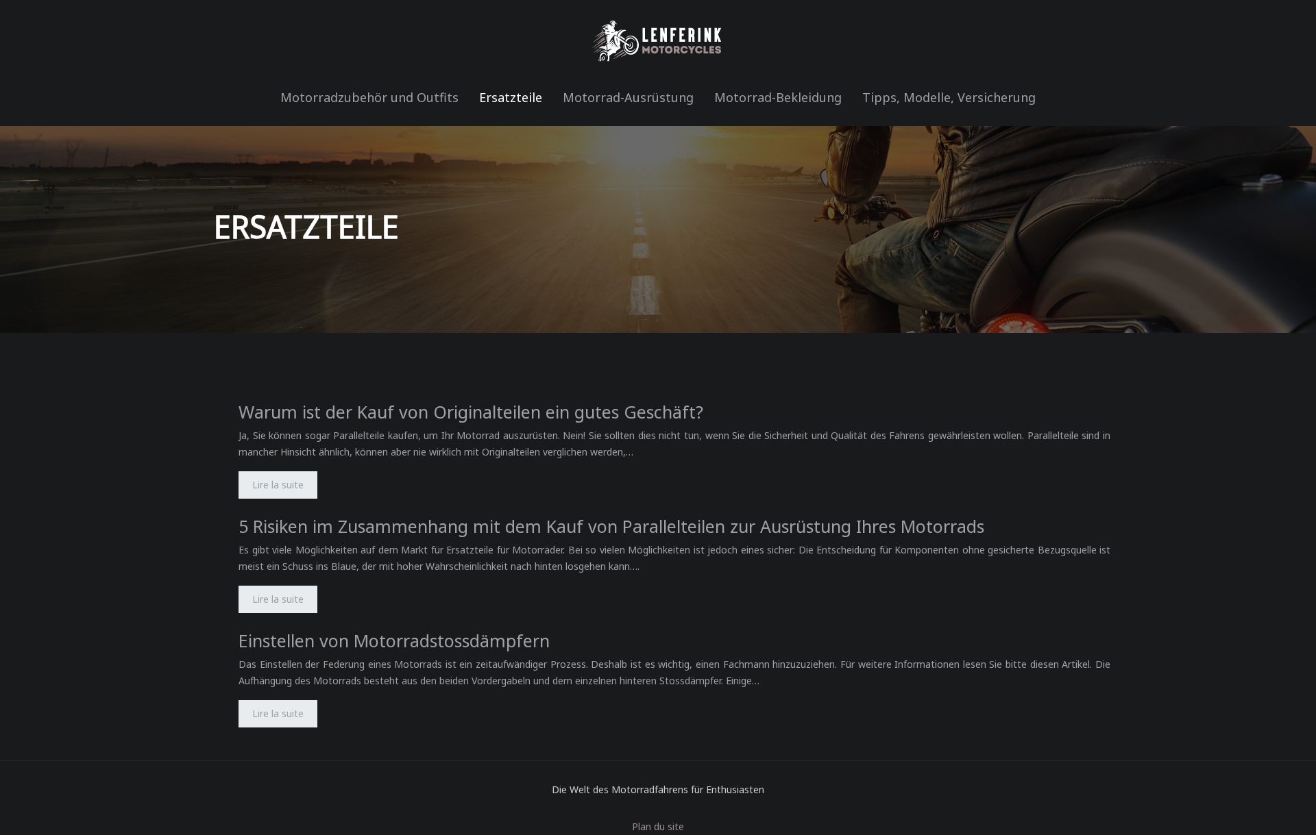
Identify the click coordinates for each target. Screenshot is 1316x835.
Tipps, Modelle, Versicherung (949, 97)
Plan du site (658, 826)
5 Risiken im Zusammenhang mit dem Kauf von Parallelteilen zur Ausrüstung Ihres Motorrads (611, 526)
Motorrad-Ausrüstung (628, 97)
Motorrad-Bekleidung (778, 97)
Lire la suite (278, 484)
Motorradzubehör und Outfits (369, 97)
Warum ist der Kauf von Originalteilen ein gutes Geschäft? (471, 411)
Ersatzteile (510, 97)
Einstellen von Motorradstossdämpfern (394, 640)
